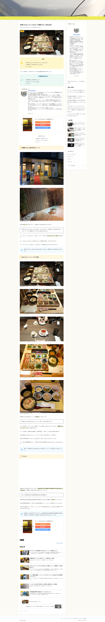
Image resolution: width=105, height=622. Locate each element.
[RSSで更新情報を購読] (32, 113)
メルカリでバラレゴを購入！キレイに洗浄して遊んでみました (76, 114)
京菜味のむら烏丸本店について (42, 138)
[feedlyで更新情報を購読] (30, 113)
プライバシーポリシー (68, 618)
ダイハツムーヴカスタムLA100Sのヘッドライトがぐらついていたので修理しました (76, 92)
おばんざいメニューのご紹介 (41, 140)
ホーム (62, 618)
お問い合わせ (75, 618)
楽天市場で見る (43, 526)
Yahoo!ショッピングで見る (43, 127)
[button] (85, 165)
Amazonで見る (43, 122)
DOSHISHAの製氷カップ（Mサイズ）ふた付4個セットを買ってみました (76, 97)
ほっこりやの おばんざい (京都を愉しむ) (44, 119)
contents (40, 136)
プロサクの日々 (32, 90)
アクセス (37, 141)
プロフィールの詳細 (82, 618)
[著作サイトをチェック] (28, 113)
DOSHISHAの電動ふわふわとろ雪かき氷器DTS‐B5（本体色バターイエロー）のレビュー (76, 102)
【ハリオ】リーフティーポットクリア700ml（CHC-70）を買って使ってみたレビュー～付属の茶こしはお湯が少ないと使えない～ (76, 109)
